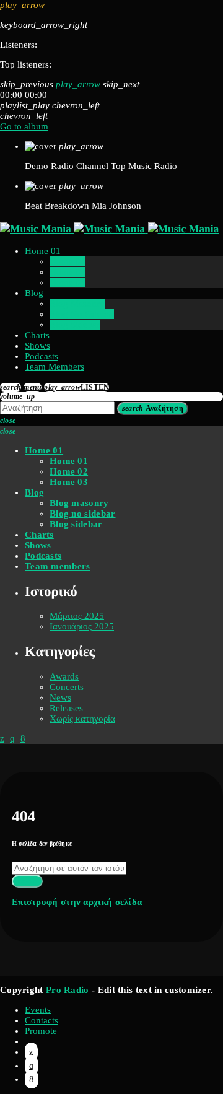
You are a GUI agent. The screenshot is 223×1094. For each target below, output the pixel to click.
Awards (64, 676)
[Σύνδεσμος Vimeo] (109, 228)
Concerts (67, 687)
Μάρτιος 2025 (77, 616)
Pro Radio (67, 990)
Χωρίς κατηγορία (82, 719)
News (60, 697)
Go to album (24, 126)
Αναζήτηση (152, 408)
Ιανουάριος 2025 (82, 626)
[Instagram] (31, 1065)
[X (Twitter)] (31, 1052)
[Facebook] (31, 1079)
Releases (66, 708)
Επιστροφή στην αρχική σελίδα (77, 902)
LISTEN (76, 387)
